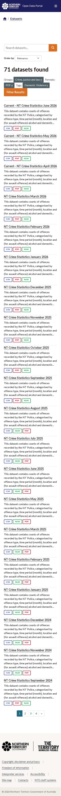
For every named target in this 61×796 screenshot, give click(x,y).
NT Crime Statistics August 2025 (25, 408)
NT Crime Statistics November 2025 (27, 317)
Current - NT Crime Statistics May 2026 (30, 136)
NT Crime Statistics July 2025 (23, 438)
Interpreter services (13, 773)
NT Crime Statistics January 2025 (26, 589)
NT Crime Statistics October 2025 (26, 347)
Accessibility (37, 773)
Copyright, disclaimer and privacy (21, 761)
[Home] (5, 19)
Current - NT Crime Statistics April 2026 (30, 166)
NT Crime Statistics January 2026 (26, 257)
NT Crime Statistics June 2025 (24, 468)
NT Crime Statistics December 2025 (27, 287)
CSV (8, 128)
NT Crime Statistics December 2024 (27, 620)
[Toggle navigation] (55, 6)
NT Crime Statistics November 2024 (27, 650)
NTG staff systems (45, 780)
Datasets (16, 18)
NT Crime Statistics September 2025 (28, 378)
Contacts (23, 780)
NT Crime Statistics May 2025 (24, 499)
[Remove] (41, 80)
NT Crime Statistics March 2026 (25, 196)
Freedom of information (15, 767)
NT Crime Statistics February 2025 (26, 559)
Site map (7, 780)
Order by (9, 58)
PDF (17, 128)
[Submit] (53, 47)
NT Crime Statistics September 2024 (28, 680)
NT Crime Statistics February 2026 (26, 226)
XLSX (26, 128)
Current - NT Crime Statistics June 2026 (30, 105)
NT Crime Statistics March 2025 (25, 529)
